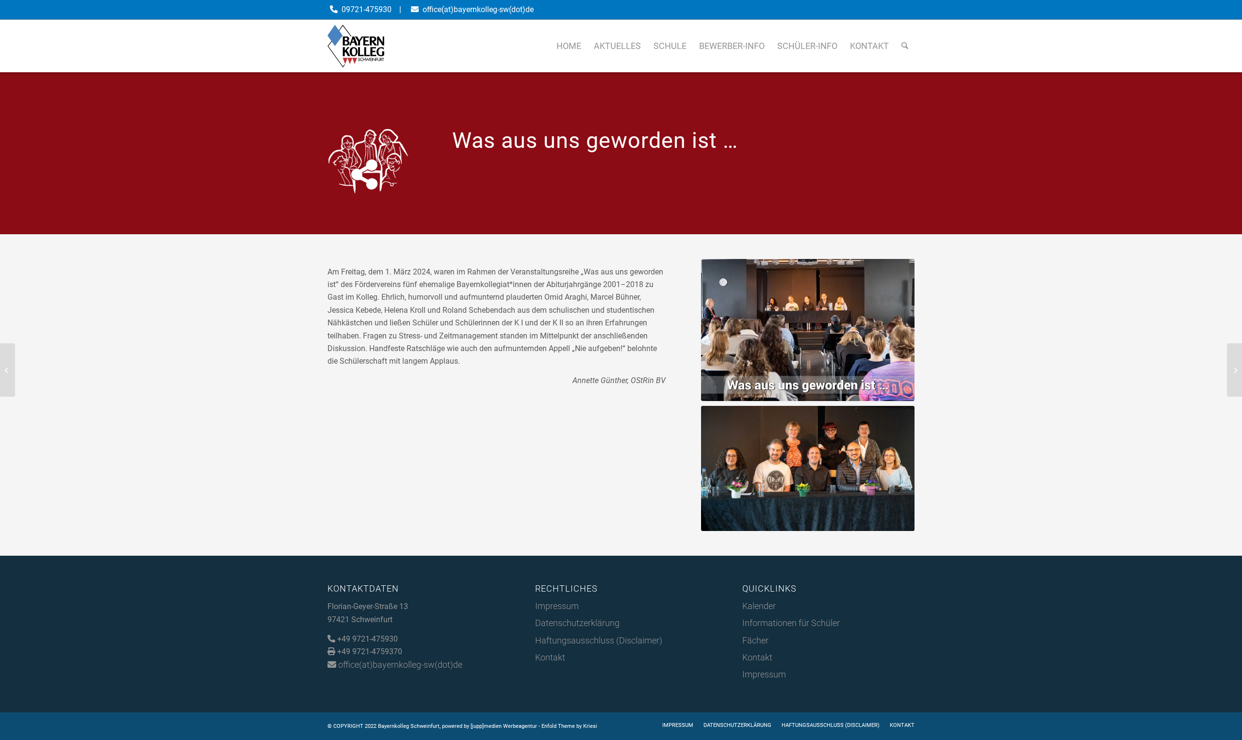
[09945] (808, 468)
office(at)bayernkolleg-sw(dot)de (478, 9)
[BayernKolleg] (355, 46)
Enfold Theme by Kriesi (569, 726)
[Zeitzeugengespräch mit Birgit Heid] (1234, 370)
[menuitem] (569, 46)
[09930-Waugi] (808, 330)
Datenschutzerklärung (577, 623)
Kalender (759, 606)
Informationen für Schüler (791, 623)
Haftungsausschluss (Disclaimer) (598, 640)
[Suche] (905, 46)
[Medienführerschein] (7, 370)
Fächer (755, 640)
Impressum (557, 606)
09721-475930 (367, 9)
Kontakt (550, 657)
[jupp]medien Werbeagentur (504, 726)
